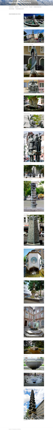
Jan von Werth (31, 44)
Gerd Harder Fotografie (20, 3)
